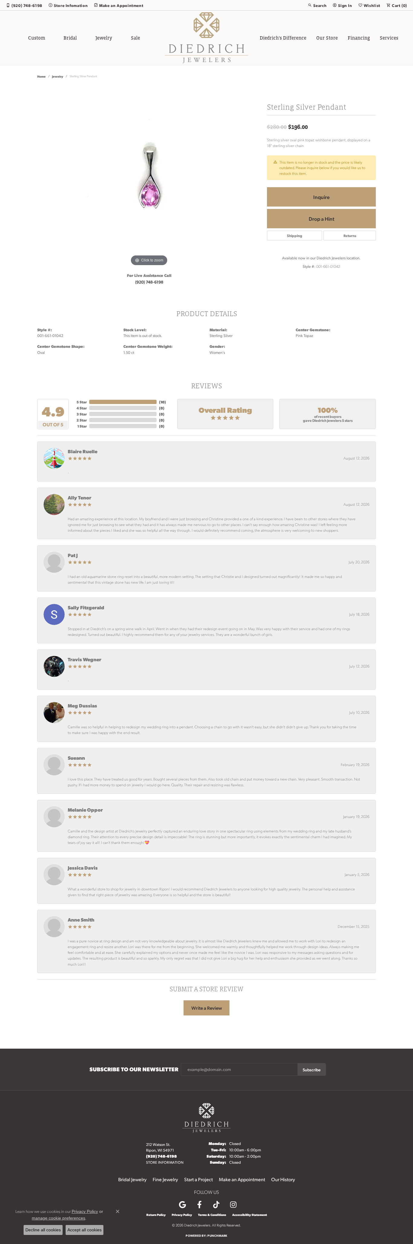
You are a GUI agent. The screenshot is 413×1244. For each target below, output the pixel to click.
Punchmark (217, 1235)
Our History (283, 1179)
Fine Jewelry (165, 1179)
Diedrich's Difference (283, 37)
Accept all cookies (84, 1229)
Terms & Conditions (212, 1214)
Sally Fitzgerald (86, 607)
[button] (317, 5)
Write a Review (206, 1008)
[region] (149, 177)
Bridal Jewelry (132, 1179)
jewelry (57, 76)
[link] (24, 5)
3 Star (81, 414)
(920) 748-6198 (149, 281)
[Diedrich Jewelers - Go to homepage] (206, 1117)
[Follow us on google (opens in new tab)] (182, 1205)
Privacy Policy (182, 1214)
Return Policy (156, 1214)
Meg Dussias (82, 705)
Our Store (327, 37)
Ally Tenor (79, 497)
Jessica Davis (83, 867)
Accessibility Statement (249, 1214)
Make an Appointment (242, 1179)
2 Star (81, 420)
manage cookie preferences (58, 1218)
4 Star (81, 408)
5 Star (81, 401)
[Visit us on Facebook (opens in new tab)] (199, 1205)
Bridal (70, 37)
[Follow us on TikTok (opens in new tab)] (216, 1205)
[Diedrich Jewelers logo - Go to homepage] (206, 38)
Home (41, 76)
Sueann (76, 758)
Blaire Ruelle (82, 451)
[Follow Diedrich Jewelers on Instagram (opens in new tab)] (233, 1205)
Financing (359, 37)
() (162, 401)
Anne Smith (81, 919)
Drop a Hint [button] (321, 218)
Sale (135, 37)
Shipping (294, 235)
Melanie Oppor (85, 809)
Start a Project (198, 1179)
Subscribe (311, 1069)
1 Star (82, 426)
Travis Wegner (84, 659)
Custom (36, 37)
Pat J (73, 555)
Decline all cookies (43, 1229)
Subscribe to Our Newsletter (133, 1069)
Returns (349, 235)
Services (389, 37)
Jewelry (104, 37)
